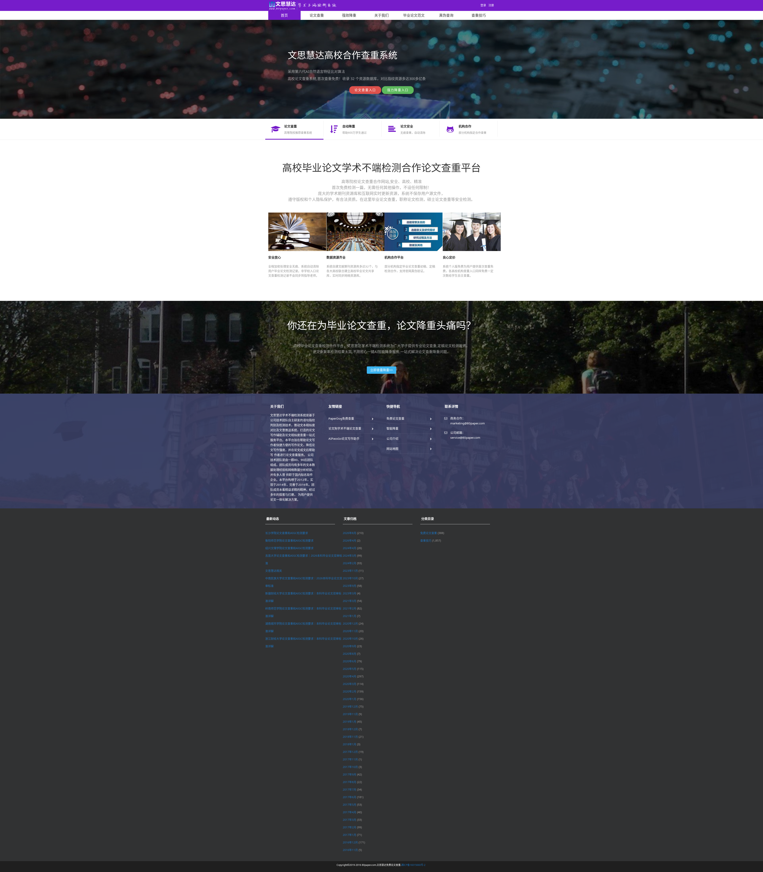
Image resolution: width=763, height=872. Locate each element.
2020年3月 (349, 684)
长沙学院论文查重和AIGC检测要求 (286, 533)
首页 (284, 15)
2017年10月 (350, 767)
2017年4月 (349, 812)
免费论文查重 (395, 418)
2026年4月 (349, 540)
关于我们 (381, 15)
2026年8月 (349, 533)
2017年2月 (349, 827)
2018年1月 (349, 744)
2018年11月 (350, 737)
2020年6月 (349, 661)
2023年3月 (349, 593)
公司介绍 (392, 438)
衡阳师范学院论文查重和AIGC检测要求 (289, 540)
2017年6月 (349, 797)
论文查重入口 (365, 90)
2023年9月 (349, 586)
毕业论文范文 (414, 15)
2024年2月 (349, 563)
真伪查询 (446, 15)
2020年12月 (350, 623)
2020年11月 (350, 631)
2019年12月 (350, 706)
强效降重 (349, 15)
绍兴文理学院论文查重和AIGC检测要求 (289, 548)
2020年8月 (349, 654)
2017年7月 (349, 789)
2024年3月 (349, 555)
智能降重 (392, 428)
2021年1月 (349, 616)
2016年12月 (350, 842)
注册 (491, 5)
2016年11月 (350, 850)
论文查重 (317, 15)
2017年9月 (349, 774)
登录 (483, 5)
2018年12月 (350, 729)
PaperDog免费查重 (341, 418)
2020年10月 (350, 638)
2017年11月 (350, 759)
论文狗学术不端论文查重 (344, 428)
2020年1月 (349, 699)
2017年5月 (349, 804)
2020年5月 (349, 669)
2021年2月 (349, 608)
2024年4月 (349, 548)
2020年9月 (349, 646)
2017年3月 (349, 820)
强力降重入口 (398, 90)
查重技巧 (479, 15)
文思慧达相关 (273, 571)
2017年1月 (349, 835)
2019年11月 (350, 714)
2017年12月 (350, 752)
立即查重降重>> (381, 370)
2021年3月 (349, 601)
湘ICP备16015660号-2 (413, 865)
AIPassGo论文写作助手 (343, 438)
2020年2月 (349, 691)
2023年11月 (350, 571)
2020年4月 (349, 676)
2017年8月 (349, 782)
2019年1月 (349, 721)
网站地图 (392, 449)
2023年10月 (350, 578)
